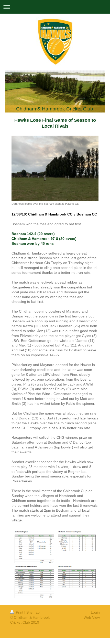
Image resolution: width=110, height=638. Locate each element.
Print (19, 612)
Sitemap (33, 612)
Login (95, 612)
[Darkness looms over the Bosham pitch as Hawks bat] (55, 168)
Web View (92, 617)
